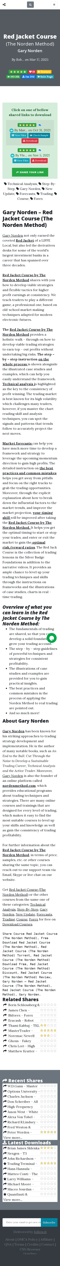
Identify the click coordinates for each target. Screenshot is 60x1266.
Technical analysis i (18, 384)
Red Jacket (25, 240)
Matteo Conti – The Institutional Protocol (20, 1174)
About (10, 1239)
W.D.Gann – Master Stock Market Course (20, 1086)
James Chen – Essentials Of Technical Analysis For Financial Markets (21, 1010)
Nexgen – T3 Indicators (15, 1153)
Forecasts (27, 194)
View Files (20, 135)
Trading (46, 194)
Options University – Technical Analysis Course (21, 1091)
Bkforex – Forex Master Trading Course (21, 1015)
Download (31, 140)
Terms (19, 1244)
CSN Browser (30, 1249)
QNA (8, 1244)
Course (23, 199)
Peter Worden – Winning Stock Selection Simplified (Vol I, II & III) (19, 1132)
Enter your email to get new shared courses (31, 1222)
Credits (33, 1244)
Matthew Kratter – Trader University (20, 1051)
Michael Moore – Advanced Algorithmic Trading (20, 1184)
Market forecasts (17, 443)
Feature (45, 71)
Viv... (23, 155)
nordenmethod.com (19, 785)
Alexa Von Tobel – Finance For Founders (20, 1117)
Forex (38, 199)
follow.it (40, 1232)
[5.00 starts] (27, 125)
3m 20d (29, 76)
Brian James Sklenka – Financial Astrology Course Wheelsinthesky (21, 1148)
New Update (25, 914)
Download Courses (17, 924)
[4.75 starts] (27, 150)
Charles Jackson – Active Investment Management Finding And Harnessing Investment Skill (19, 1096)
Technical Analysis (22, 184)
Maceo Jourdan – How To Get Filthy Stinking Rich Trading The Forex (20, 1189)
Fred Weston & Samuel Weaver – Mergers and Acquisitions (17, 1127)
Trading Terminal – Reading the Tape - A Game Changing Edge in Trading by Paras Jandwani (20, 1164)
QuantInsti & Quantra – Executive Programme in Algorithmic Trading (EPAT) (19, 1194)
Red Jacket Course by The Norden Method (26, 618)
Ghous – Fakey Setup (17, 1041)
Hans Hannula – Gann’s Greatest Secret (17, 1169)
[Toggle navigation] (54, 4)
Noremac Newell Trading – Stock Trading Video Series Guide (19, 1036)
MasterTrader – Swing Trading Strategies (18, 1031)
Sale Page (46, 76)
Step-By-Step (27, 909)
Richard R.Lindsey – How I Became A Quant (21, 1122)
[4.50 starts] (18, 72)
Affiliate (46, 1239)
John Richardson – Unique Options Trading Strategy (19, 1158)
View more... (12, 1137)
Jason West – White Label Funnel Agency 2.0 (20, 1112)
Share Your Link (31, 172)
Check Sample (40, 135)
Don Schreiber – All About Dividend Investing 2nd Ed (20, 1101)
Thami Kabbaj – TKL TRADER (21, 1025)
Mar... (23, 130)
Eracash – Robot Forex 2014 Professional (18, 1020)
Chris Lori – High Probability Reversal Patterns (19, 1046)
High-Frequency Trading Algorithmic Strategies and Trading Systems (21, 1107)
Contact (47, 1244)
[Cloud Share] (5, 4)
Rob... (20, 59)
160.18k (15, 76)
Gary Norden (30, 50)
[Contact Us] (52, 638)
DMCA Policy (27, 1239)
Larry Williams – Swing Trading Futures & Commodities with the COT (21, 1179)
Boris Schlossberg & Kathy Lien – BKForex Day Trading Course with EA (21, 1005)
